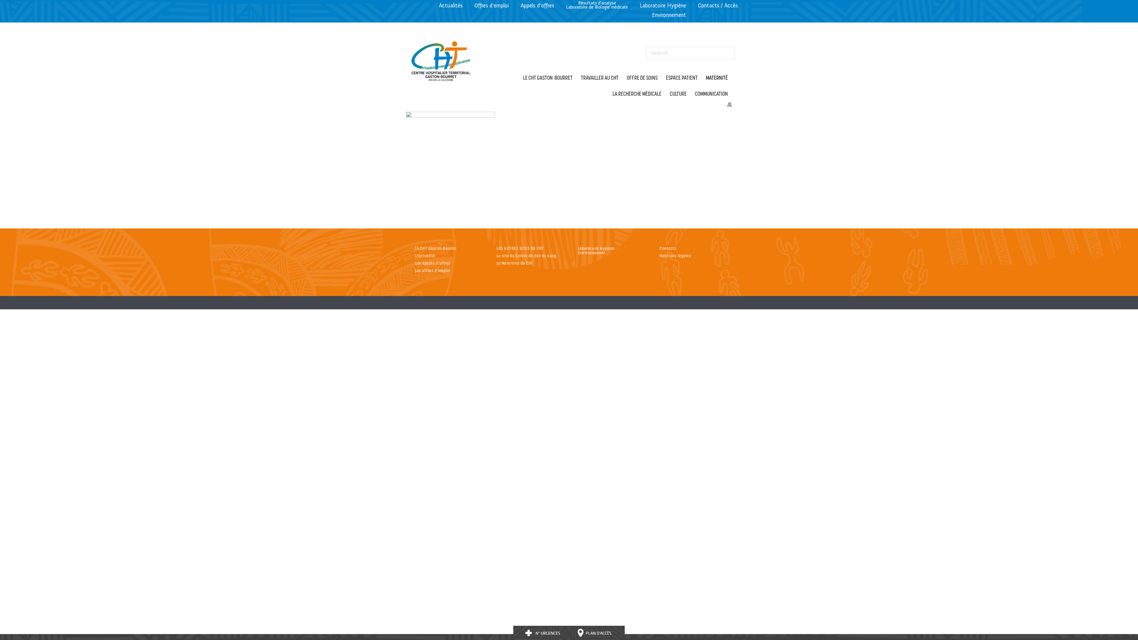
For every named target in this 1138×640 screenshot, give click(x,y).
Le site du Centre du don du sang (526, 255)
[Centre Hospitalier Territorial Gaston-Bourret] (441, 59)
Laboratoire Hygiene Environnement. (596, 250)
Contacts (668, 248)
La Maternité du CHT (515, 262)
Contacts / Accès (718, 5)
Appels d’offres (537, 5)
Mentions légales (675, 255)
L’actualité (425, 255)
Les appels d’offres (433, 262)
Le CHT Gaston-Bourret (436, 248)
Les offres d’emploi (433, 270)
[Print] (729, 104)
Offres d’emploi (491, 5)
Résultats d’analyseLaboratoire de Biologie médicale (597, 5)
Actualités (451, 5)
